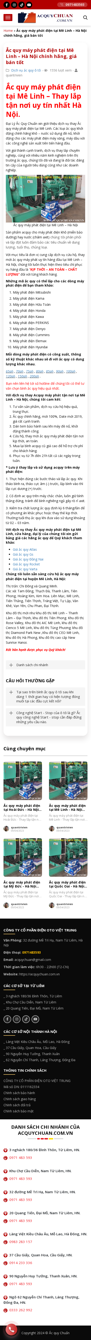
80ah (39, 371)
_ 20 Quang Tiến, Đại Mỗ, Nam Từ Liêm (33, 1008)
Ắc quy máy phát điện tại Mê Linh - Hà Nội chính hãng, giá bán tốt (67, 808)
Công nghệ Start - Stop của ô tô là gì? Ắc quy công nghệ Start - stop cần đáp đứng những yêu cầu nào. (49, 717)
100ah (70, 371)
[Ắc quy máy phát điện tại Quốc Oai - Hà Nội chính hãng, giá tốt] (68, 857)
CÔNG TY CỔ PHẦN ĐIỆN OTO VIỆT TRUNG (37, 1080)
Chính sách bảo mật (19, 1111)
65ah (9, 371)
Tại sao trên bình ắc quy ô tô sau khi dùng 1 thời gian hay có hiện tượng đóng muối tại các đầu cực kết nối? (48, 696)
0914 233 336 (20, 1262)
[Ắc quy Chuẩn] (45, 17)
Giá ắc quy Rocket (26, 564)
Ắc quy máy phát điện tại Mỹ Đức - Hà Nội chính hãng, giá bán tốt (22, 884)
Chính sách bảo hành (19, 1093)
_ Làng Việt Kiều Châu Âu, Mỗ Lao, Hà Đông (37, 1041)
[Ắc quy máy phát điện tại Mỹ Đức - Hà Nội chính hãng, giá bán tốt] (23, 857)
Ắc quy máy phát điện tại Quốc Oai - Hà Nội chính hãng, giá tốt (67, 884)
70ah (19, 371)
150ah (22, 376)
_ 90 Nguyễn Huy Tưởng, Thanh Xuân (32, 1054)
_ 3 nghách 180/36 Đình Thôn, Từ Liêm (33, 996)
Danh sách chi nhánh (32, 665)
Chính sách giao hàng (20, 1099)
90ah (59, 371)
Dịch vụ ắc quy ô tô (26, 70)
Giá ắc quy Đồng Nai (28, 559)
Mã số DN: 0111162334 (21, 1087)
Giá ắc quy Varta (25, 569)
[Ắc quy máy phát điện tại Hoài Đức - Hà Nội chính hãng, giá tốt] (23, 781)
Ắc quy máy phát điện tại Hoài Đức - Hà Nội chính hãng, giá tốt (22, 808)
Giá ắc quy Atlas (25, 549)
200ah (34, 376)
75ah (29, 371)
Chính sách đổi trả (17, 1105)
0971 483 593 (20, 1157)
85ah (49, 371)
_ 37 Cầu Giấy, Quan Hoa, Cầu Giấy (30, 1047)
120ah (10, 376)
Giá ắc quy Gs (23, 554)
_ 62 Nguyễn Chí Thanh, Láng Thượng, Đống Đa (39, 1060)
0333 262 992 (20, 1310)
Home (8, 30)
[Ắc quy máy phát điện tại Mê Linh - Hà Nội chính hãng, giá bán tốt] (68, 781)
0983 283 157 (20, 1241)
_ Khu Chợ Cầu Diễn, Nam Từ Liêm (30, 1002)
